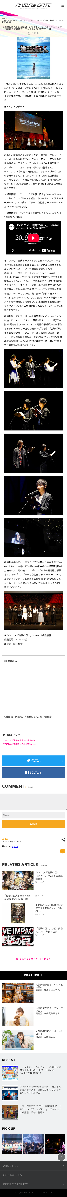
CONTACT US (12, 1175)
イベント (35, 33)
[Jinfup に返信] (62, 851)
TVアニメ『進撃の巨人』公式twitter (20, 744)
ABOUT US (10, 1166)
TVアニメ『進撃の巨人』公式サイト (19, 740)
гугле (15, 846)
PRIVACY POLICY (15, 1184)
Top (3, 18)
